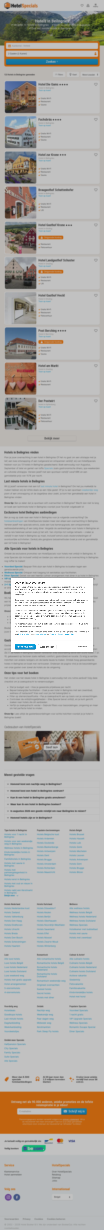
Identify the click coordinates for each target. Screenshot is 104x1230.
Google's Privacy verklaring (62, 634)
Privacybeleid (24, 634)
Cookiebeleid (41, 634)
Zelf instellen (81, 646)
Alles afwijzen (47, 646)
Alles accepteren (25, 646)
